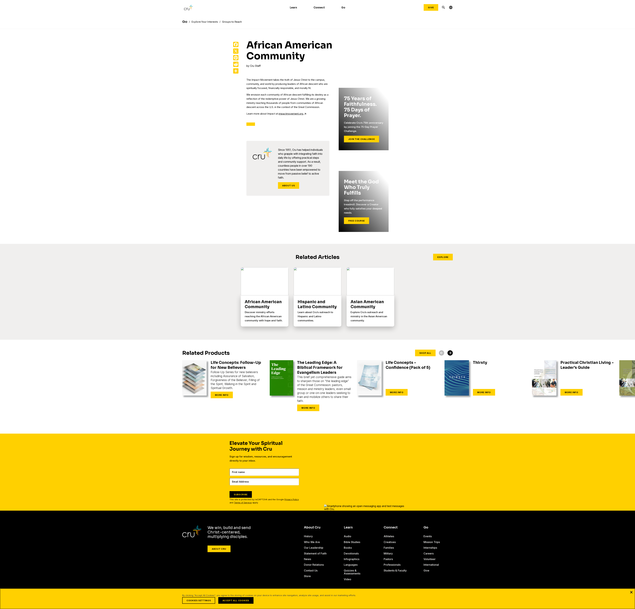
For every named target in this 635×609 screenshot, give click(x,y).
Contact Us (311, 570)
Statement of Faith (315, 553)
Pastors (388, 559)
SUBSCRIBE (241, 494)
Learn (293, 7)
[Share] (235, 71)
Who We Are (312, 542)
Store (307, 576)
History (308, 536)
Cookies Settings (199, 600)
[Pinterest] (235, 57)
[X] (235, 51)
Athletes (389, 536)
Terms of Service (243, 502)
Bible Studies (352, 542)
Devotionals (351, 553)
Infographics (351, 559)
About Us (288, 185)
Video (347, 579)
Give (431, 7)
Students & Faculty (395, 570)
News (307, 559)
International (431, 564)
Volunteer (429, 559)
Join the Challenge (361, 139)
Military (388, 553)
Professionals (392, 564)
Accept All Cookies (236, 600)
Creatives (390, 542)
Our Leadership (313, 547)
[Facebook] (235, 44)
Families (389, 547)
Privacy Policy (291, 499)
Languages (351, 564)
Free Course (356, 220)
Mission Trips (431, 542)
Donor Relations (314, 564)
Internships (430, 547)
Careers (428, 553)
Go (343, 7)
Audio (347, 536)
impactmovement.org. (291, 113)
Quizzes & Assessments (352, 572)
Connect (319, 7)
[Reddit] (235, 64)
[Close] (631, 592)
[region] (317, 599)
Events (427, 536)
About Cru (219, 549)
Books (348, 547)
